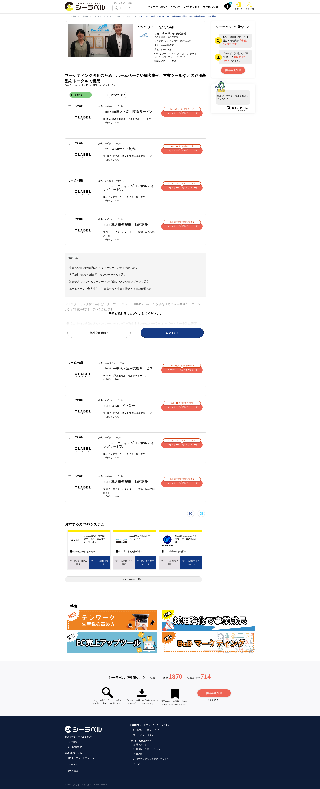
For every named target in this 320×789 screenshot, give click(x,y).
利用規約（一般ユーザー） (146, 730)
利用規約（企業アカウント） (148, 749)
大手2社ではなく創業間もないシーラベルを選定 (97, 274)
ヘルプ (136, 763)
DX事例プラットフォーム (81, 758)
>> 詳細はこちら (111, 122)
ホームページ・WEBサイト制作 (118, 16)
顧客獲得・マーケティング (93, 16)
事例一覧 (76, 16)
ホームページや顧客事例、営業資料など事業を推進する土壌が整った (110, 288)
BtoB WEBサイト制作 (119, 149)
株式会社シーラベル (114, 106)
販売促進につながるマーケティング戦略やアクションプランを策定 (109, 281)
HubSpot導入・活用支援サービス (128, 111)
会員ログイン (214, 700)
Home (67, 16)
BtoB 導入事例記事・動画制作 (125, 224)
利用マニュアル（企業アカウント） (151, 759)
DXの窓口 (73, 771)
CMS (136, 16)
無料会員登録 (214, 693)
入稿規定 (137, 754)
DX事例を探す (192, 6)
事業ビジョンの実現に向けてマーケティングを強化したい (103, 267)
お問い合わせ (75, 746)
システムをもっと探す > (133, 579)
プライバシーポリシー (144, 735)
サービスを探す (211, 6)
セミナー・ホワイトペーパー (164, 6)
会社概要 (72, 742)
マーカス (72, 764)
